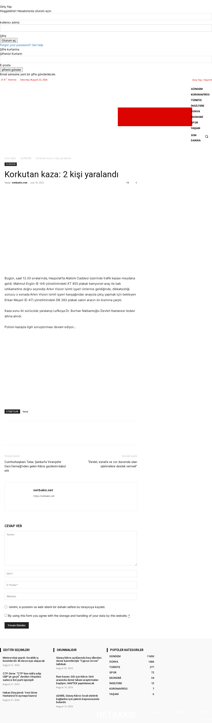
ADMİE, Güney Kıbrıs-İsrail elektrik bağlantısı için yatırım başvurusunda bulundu (77, 699)
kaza (25, 411)
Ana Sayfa (10, 158)
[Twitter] (178, 79)
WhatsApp (201, 711)
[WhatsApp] (183, 79)
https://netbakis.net (43, 496)
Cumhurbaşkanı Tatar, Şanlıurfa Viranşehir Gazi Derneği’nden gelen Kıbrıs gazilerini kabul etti (35, 466)
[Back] (1, 2)
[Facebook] (168, 79)
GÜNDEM (25, 158)
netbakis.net (19, 182)
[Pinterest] (28, 192)
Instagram (178, 711)
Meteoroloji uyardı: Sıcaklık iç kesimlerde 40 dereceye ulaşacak (24, 659)
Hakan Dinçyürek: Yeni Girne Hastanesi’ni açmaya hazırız (20, 694)
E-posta (5, 65)
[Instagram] (173, 79)
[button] (206, 136)
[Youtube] (198, 719)
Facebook (154, 711)
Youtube (207, 719)
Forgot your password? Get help (21, 45)
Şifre (3, 36)
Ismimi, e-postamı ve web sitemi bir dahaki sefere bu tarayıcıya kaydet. (57, 607)
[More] (47, 192)
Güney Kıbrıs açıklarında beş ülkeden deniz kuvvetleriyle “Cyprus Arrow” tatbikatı (78, 661)
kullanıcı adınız (10, 22)
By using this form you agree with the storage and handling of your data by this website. (69, 615)
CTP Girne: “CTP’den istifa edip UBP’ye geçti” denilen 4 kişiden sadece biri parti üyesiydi (22, 676)
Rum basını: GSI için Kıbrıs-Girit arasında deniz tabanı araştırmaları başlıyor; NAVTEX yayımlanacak (77, 680)
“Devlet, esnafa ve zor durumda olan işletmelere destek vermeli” (112, 464)
